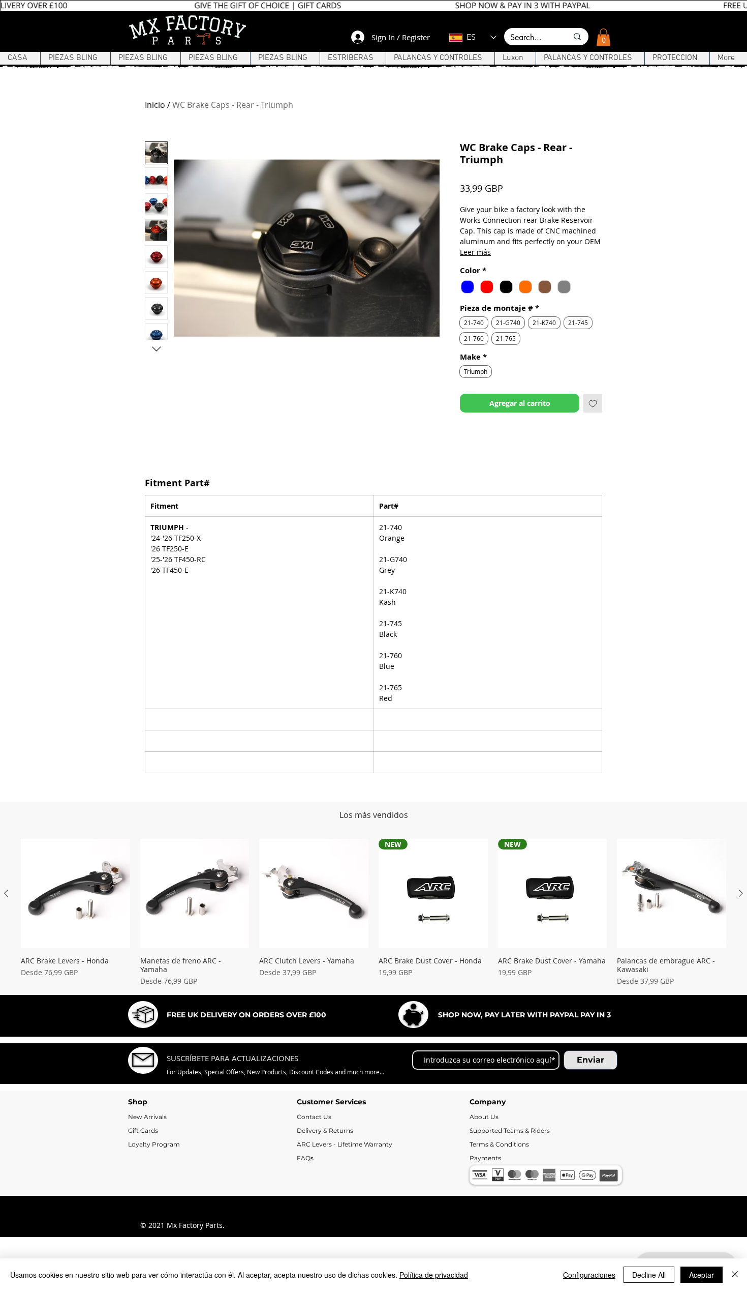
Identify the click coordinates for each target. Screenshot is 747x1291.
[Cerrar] (735, 1275)
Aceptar (701, 1275)
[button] (603, 37)
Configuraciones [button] (589, 1275)
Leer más (475, 252)
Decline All (649, 1275)
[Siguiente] (741, 961)
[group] (373, 980)
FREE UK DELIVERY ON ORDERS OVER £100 (246, 1082)
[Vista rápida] (75, 961)
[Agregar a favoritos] (592, 403)
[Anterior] (6, 961)
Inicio (155, 104)
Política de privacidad (433, 1275)
